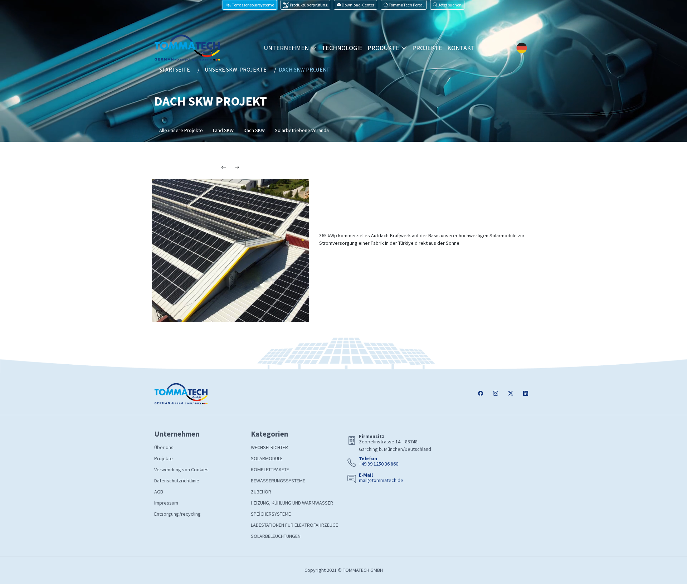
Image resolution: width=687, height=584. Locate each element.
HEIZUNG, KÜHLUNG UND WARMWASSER (292, 503)
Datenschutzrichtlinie (176, 480)
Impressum (166, 503)
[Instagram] (495, 394)
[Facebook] (480, 394)
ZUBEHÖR (261, 491)
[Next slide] (237, 168)
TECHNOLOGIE (342, 48)
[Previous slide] (223, 168)
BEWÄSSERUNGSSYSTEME (278, 480)
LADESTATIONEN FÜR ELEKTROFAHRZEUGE (294, 525)
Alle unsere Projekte (181, 130)
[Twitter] (510, 394)
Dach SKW (254, 130)
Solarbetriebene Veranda (302, 130)
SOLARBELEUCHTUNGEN (276, 536)
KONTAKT (461, 48)
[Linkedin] (525, 394)
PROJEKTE (427, 48)
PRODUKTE (384, 48)
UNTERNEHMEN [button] (287, 48)
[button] (447, 5)
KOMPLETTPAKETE (270, 469)
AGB (158, 491)
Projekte (163, 458)
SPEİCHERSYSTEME (271, 514)
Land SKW (223, 130)
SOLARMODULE (267, 458)
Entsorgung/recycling (177, 514)
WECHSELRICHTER (269, 447)
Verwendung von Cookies (181, 469)
